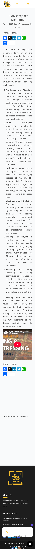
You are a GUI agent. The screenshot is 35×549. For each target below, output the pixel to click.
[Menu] (20, 4)
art (17, 24)
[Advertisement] (17, 398)
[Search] (16, 4)
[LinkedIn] (14, 536)
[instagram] (18, 536)
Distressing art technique (17, 416)
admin (17, 27)
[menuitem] (16, 4)
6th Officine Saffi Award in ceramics (13, 524)
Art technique (24, 24)
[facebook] (4, 536)
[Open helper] (30, 544)
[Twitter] (9, 536)
